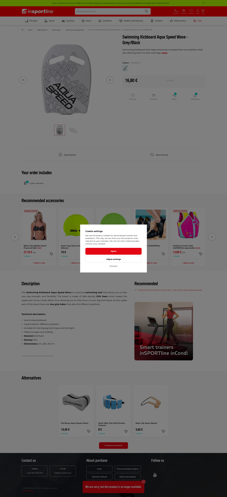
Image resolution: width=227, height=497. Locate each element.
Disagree (113, 266)
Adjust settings (113, 259)
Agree (114, 251)
